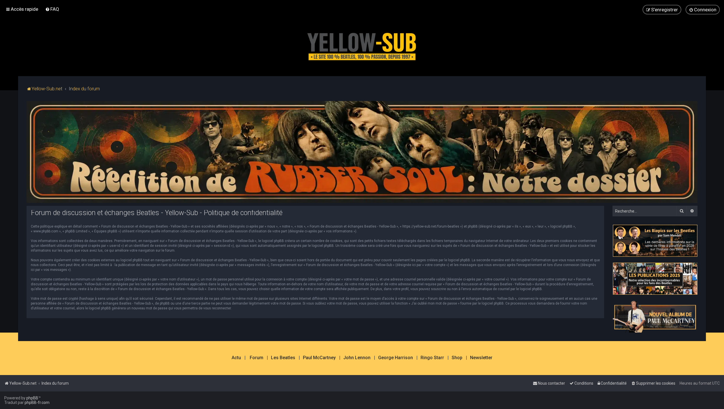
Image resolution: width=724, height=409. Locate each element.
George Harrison (395, 357)
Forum (256, 357)
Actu (236, 357)
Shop (457, 357)
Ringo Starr (432, 357)
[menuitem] (52, 9)
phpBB (32, 398)
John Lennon (356, 357)
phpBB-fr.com (37, 402)
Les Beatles (283, 357)
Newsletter (481, 357)
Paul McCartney (319, 357)
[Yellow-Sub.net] (362, 45)
